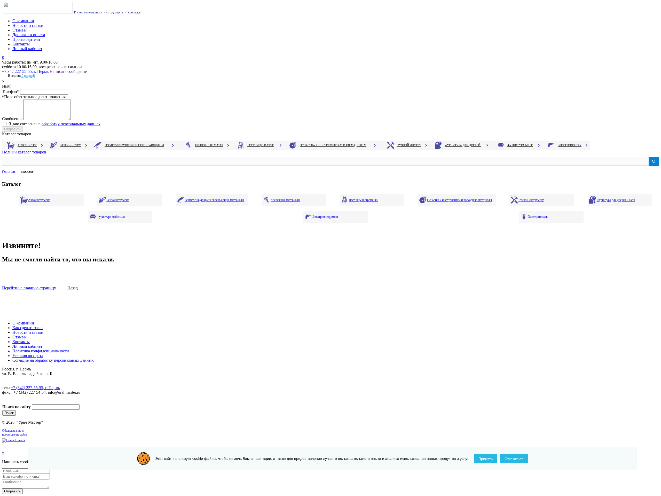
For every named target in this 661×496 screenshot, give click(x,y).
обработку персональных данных (71, 124)
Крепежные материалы (210, 145)
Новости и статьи (27, 25)
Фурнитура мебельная (522, 145)
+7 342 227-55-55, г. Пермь (25, 71)
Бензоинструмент (72, 145)
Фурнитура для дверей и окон (465, 145)
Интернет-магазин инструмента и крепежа (106, 12)
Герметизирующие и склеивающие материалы (136, 145)
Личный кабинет (27, 49)
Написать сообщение (68, 71)
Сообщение (12, 119)
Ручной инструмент (410, 145)
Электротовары (538, 217)
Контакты (21, 44)
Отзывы (19, 30)
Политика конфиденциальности (40, 351)
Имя (6, 86)
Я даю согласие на (54, 124)
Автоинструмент (29, 145)
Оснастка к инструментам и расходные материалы (334, 145)
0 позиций (28, 76)
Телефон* (10, 91)
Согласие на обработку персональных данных (53, 360)
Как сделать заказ (27, 328)
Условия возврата (27, 355)
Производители (26, 39)
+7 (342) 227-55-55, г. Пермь (35, 387)
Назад (72, 288)
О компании (23, 21)
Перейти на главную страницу (29, 288)
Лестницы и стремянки (263, 145)
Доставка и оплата (28, 35)
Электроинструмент (571, 145)
